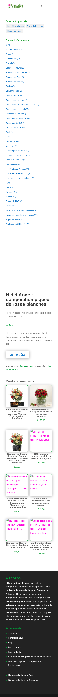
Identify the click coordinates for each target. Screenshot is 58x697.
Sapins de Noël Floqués (16, 224)
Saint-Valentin (14, 652)
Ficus (8, 137)
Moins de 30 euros (35, 26)
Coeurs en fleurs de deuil (16, 95)
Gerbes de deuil (12, 141)
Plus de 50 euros (14, 31)
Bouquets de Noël (13, 82)
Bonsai (9, 63)
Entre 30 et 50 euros (15, 26)
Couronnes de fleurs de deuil (18, 118)
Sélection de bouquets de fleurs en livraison (29, 656)
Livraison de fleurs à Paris (21, 675)
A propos (12, 633)
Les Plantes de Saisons (16, 169)
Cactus (9, 86)
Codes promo (14, 647)
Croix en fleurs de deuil (15, 128)
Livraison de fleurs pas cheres (18, 178)
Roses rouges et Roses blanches (20, 215)
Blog (10, 642)
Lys (7, 183)
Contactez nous (15, 638)
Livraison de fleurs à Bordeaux (23, 680)
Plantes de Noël (12, 201)
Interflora (9, 146)
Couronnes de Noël (14, 123)
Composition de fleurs (15, 100)
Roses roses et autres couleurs (19, 210)
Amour (8, 54)
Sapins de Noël (12, 219)
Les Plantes (11, 164)
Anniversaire (11, 59)
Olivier (8, 187)
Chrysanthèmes (12, 91)
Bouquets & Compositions (17, 72)
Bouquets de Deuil (13, 77)
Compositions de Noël (15, 114)
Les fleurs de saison (14, 160)
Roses (8, 206)
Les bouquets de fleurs (15, 151)
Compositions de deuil (15, 109)
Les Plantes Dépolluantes (17, 174)
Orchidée (10, 192)
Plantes (9, 197)
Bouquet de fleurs (13, 68)
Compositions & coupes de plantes (20, 105)
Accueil (9, 313)
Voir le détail (17, 354)
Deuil (8, 132)
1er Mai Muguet (12, 49)
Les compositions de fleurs (17, 155)
